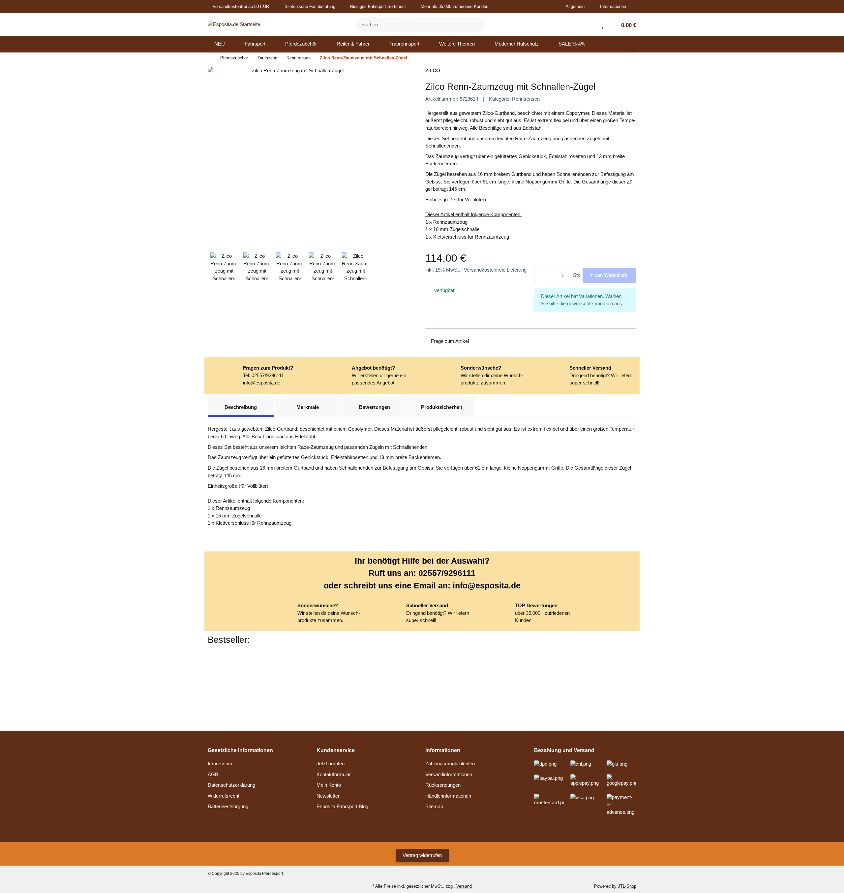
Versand (464, 886)
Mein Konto (328, 785)
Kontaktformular (333, 774)
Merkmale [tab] (307, 407)
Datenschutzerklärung (231, 785)
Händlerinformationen (448, 796)
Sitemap (434, 806)
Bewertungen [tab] (374, 407)
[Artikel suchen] (476, 24)
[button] (577, 6)
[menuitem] (219, 44)
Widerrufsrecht (223, 796)
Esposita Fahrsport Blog (342, 806)
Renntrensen (526, 99)
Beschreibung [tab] (241, 407)
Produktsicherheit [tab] (441, 407)
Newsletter (328, 796)
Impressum (220, 763)
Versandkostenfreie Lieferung (495, 270)
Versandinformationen (448, 774)
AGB (213, 774)
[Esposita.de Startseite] (234, 24)
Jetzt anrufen (330, 763)
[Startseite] (209, 58)
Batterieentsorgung (228, 806)
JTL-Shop (627, 886)
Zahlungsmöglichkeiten (450, 763)
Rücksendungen (443, 785)
